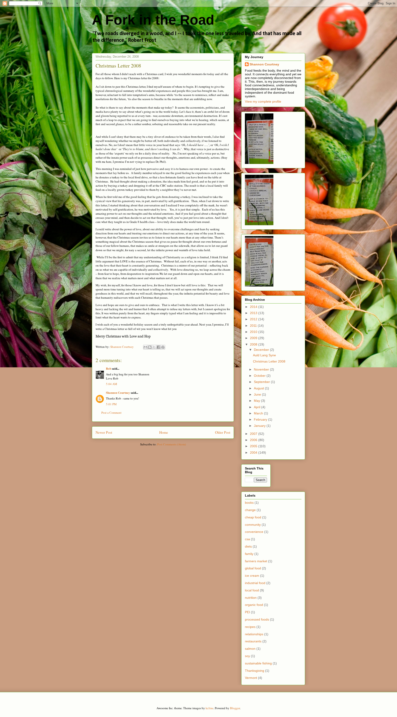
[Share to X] (154, 347)
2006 (254, 440)
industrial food (255, 583)
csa (247, 539)
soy (247, 656)
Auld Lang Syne (264, 355)
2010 (254, 332)
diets (248, 546)
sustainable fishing (258, 663)
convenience (254, 532)
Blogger (235, 708)
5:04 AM (111, 384)
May (257, 400)
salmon (250, 648)
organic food (254, 605)
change (250, 510)
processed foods (257, 619)
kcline (209, 708)
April (257, 407)
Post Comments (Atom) (171, 444)
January (260, 425)
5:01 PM (111, 404)
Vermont (251, 678)
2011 (254, 325)
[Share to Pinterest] (163, 347)
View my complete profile (263, 101)
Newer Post (104, 432)
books (249, 502)
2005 (254, 446)
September (262, 382)
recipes (250, 627)
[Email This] (145, 347)
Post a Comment (111, 413)
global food (253, 568)
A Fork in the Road (153, 20)
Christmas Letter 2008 (269, 361)
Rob (108, 368)
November (262, 369)
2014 (254, 307)
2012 (254, 319)
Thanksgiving (254, 670)
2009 (254, 338)
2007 (254, 434)
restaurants (253, 641)
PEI (247, 612)
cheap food (253, 517)
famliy (249, 554)
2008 (254, 344)
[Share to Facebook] (158, 347)
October (260, 375)
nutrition (251, 597)
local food (252, 590)
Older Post (222, 432)
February (261, 419)
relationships (254, 634)
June (258, 394)
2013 (254, 313)
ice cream (252, 575)
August (259, 388)
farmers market (256, 561)
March (259, 413)
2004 (254, 452)
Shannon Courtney (118, 392)
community (253, 524)
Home (163, 432)
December (262, 349)
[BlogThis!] (149, 347)
